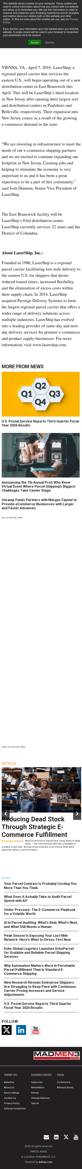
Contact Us (10, 1098)
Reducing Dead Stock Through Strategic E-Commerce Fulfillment (34, 827)
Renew (35, 1092)
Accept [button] (34, 42)
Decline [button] (49, 42)
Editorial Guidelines (15, 1108)
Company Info (10, 1075)
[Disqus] (41, 577)
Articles (9, 763)
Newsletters (37, 1087)
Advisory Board (65, 1087)
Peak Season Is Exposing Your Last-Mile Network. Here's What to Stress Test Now (37, 938)
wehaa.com (45, 1162)
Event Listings (11, 1092)
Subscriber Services (41, 1075)
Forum (60, 1075)
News (37, 366)
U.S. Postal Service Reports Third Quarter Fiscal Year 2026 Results (40, 423)
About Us (9, 1087)
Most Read (6, 878)
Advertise (9, 1082)
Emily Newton (15, 841)
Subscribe (37, 1082)
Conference (63, 1082)
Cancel (35, 1103)
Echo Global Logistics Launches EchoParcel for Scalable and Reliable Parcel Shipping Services (39, 953)
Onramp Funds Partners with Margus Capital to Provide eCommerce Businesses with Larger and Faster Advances (39, 504)
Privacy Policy (12, 1103)
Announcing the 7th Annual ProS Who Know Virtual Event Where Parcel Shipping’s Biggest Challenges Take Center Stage (38, 486)
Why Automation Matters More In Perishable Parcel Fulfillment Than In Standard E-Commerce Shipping (39, 970)
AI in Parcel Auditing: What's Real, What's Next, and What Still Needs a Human (41, 925)
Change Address (40, 1098)
